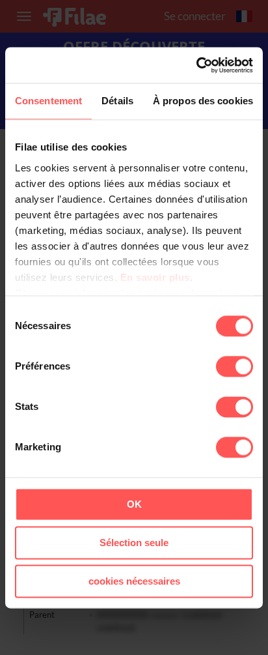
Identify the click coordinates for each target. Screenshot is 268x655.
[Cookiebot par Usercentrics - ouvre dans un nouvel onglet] (196, 65)
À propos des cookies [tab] (203, 100)
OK (134, 504)
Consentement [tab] (48, 100)
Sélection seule (134, 542)
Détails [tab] (117, 100)
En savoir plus (155, 277)
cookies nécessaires (134, 581)
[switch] (234, 366)
